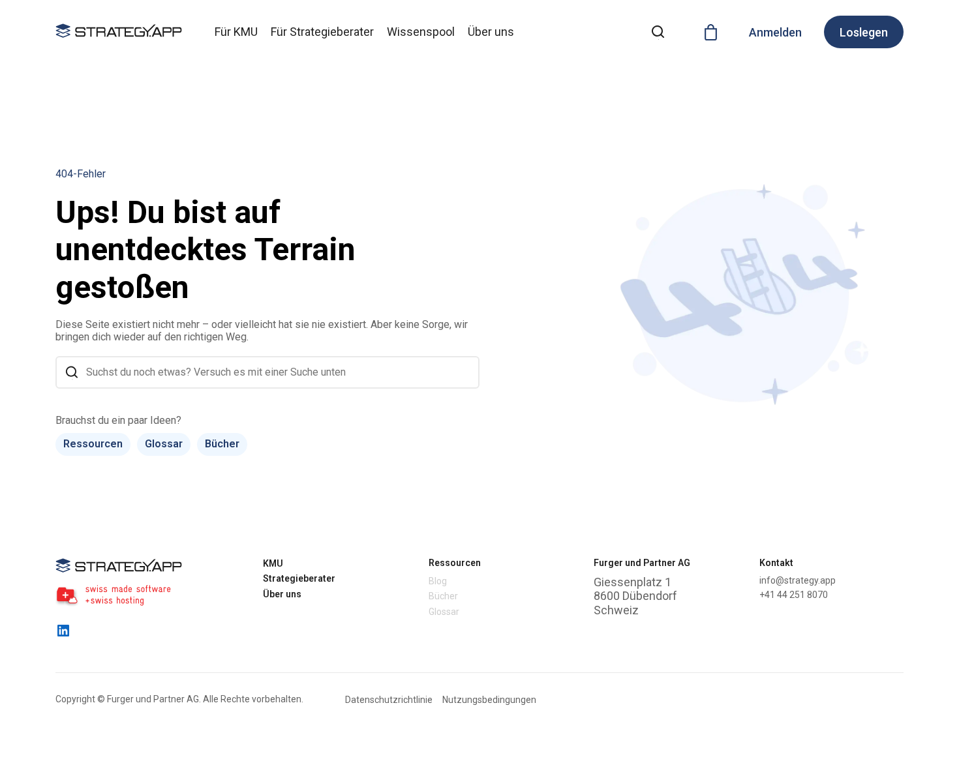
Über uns (491, 31)
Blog (438, 581)
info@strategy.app (797, 580)
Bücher (222, 444)
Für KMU (236, 31)
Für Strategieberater (322, 31)
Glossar (164, 444)
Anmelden (775, 32)
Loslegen (864, 32)
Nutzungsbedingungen (489, 699)
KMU (273, 563)
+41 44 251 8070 (793, 594)
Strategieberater (299, 578)
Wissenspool (421, 31)
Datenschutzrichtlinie (389, 699)
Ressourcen (93, 444)
